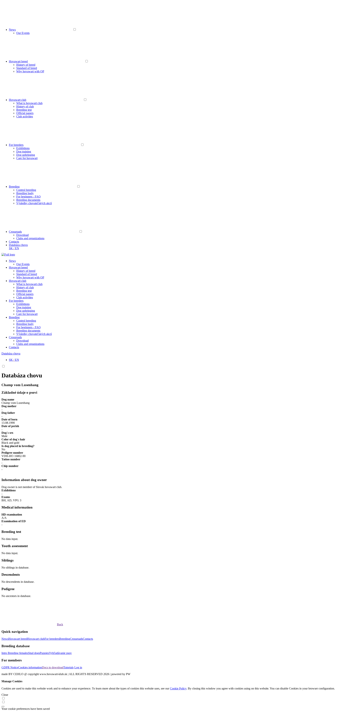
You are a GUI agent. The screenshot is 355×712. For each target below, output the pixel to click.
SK (11, 248)
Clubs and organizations (30, 238)
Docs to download (52, 667)
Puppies (44, 653)
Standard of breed (26, 68)
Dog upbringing (25, 154)
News (12, 29)
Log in (78, 667)
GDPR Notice (9, 667)
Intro (4, 653)
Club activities (24, 116)
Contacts (14, 241)
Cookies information (30, 667)
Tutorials (68, 667)
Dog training (23, 151)
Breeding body (25, 193)
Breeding (14, 186)
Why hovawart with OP (30, 71)
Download (22, 235)
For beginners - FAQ (28, 196)
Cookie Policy (178, 688)
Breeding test (24, 109)
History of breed (25, 64)
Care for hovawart (27, 158)
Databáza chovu (18, 245)
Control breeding (26, 189)
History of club (25, 106)
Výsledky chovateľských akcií (34, 203)
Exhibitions (23, 148)
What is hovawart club (29, 103)
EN (17, 248)
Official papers (24, 113)
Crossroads (15, 231)
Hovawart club (17, 99)
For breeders (16, 144)
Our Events (23, 33)
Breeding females (18, 653)
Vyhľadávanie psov (60, 653)
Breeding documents (28, 199)
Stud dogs (34, 653)
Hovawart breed (18, 61)
